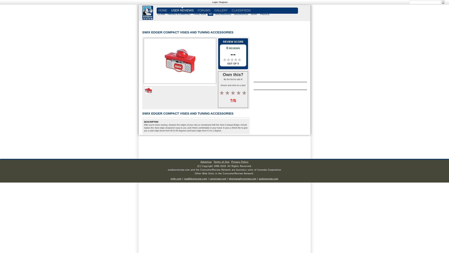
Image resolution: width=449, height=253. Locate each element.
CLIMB (161, 14)
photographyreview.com (242, 178)
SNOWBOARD (223, 14)
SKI (210, 14)
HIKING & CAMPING (179, 14)
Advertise (206, 162)
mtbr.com (176, 178)
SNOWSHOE (241, 14)
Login (215, 2)
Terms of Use (221, 162)
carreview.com (218, 178)
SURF (254, 14)
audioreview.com (268, 178)
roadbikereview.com (195, 178)
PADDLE (265, 14)
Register (223, 2)
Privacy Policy (240, 162)
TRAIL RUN (199, 14)
